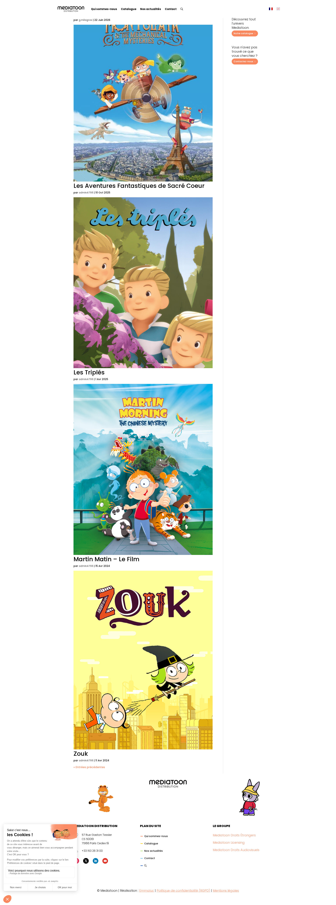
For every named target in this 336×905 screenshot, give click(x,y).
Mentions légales (226, 890)
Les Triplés (89, 372)
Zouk (81, 753)
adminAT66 (86, 192)
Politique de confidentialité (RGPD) (183, 890)
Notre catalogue (243, 33)
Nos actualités (150, 9)
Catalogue (128, 9)
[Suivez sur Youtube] (105, 861)
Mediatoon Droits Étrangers (234, 835)
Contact (171, 9)
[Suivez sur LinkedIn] (95, 861)
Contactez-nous (243, 61)
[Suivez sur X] (86, 861)
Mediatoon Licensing (229, 842)
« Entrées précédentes (89, 767)
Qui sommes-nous (104, 9)
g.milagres (85, 20)
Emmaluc (146, 890)
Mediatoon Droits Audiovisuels (236, 850)
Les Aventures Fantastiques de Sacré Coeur (139, 186)
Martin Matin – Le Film (106, 559)
